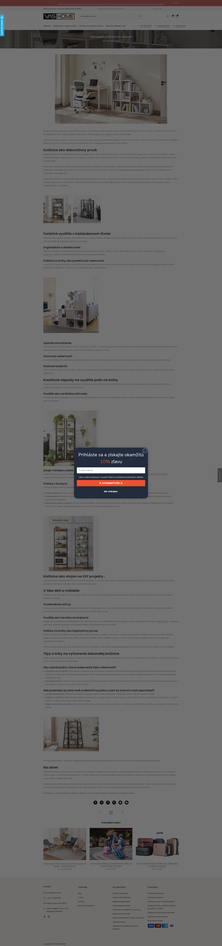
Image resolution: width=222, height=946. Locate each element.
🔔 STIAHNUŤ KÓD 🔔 (111, 483)
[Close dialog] (145, 451)
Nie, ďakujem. (111, 491)
